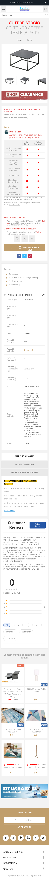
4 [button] (27, 795)
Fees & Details (9, 511)
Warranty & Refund (25, 464)
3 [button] (22, 795)
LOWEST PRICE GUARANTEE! (15, 218)
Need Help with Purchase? (24, 472)
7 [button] (24, 798)
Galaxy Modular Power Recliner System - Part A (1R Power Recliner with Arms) (12, 693)
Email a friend (32, 238)
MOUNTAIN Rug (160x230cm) (36, 730)
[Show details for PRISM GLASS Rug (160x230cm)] (12, 751)
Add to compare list (25, 238)
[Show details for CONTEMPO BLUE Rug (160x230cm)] (12, 715)
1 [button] (13, 795)
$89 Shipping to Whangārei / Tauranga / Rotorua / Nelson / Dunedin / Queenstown (21, 3)
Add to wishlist (17, 238)
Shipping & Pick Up (24, 456)
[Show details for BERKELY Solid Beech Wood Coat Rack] (36, 751)
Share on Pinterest (30, 256)
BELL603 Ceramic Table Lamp (36, 690)
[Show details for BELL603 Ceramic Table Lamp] (36, 675)
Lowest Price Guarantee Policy (17, 225)
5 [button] (31, 795)
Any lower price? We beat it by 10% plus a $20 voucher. (25, 136)
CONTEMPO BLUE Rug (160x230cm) (12, 730)
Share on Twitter (24, 256)
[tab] (24, 456)
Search (46, 15)
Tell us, (39, 232)
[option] (9, 80)
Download (28, 350)
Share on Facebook (19, 256)
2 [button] (18, 795)
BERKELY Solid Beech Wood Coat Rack (36, 767)
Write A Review (37, 525)
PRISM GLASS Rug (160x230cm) (12, 766)
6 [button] (36, 795)
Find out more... (14, 205)
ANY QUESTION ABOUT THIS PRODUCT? (20, 229)
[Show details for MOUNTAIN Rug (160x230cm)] (36, 715)
